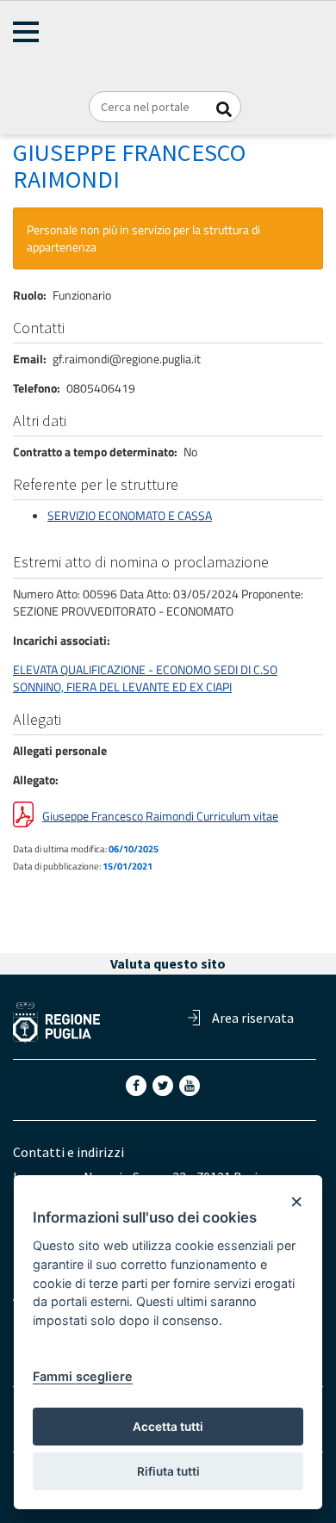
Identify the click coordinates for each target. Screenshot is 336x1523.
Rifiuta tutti (168, 1471)
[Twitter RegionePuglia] (164, 1084)
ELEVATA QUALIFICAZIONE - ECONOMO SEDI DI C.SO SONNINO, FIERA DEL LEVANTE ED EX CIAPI (145, 678)
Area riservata (253, 1017)
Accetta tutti (168, 1426)
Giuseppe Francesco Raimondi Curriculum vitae (160, 816)
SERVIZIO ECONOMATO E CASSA (129, 515)
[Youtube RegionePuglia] (191, 1084)
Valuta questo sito (168, 963)
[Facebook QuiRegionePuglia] (138, 1084)
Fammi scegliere (83, 1376)
